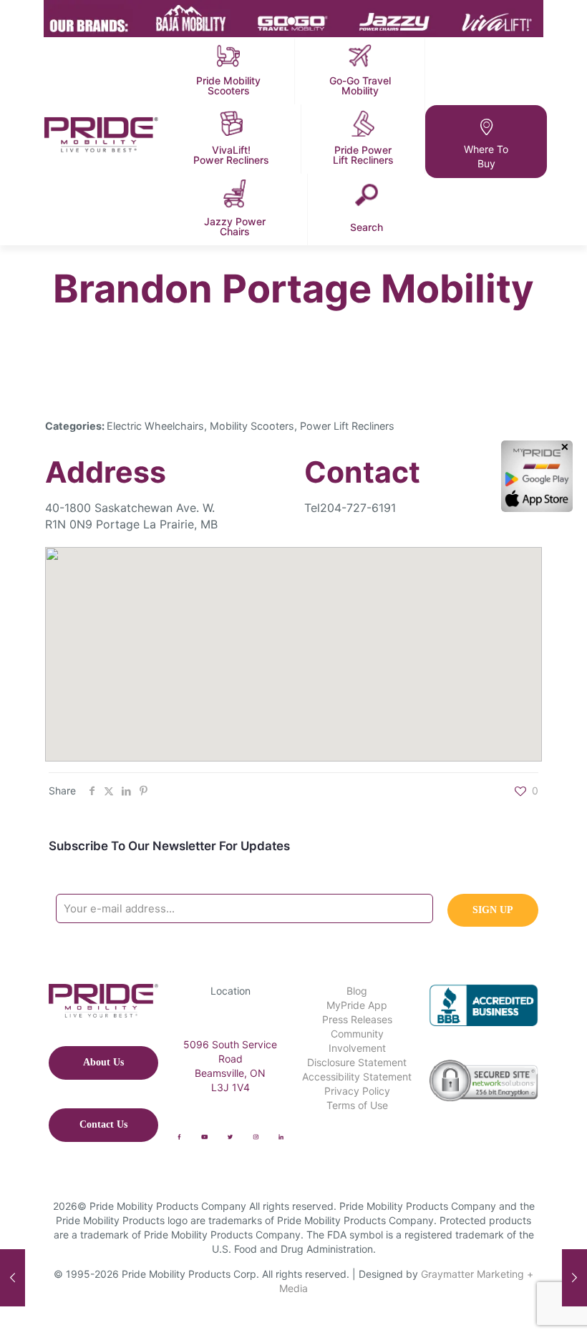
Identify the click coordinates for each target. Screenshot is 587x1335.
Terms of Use (357, 1105)
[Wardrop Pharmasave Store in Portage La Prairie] (12, 1277)
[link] (179, 1137)
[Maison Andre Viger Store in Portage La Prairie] (574, 1277)
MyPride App (356, 1005)
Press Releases (357, 1019)
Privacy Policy (357, 1091)
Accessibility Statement (357, 1076)
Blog (356, 991)
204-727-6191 (358, 508)
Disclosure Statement (357, 1062)
